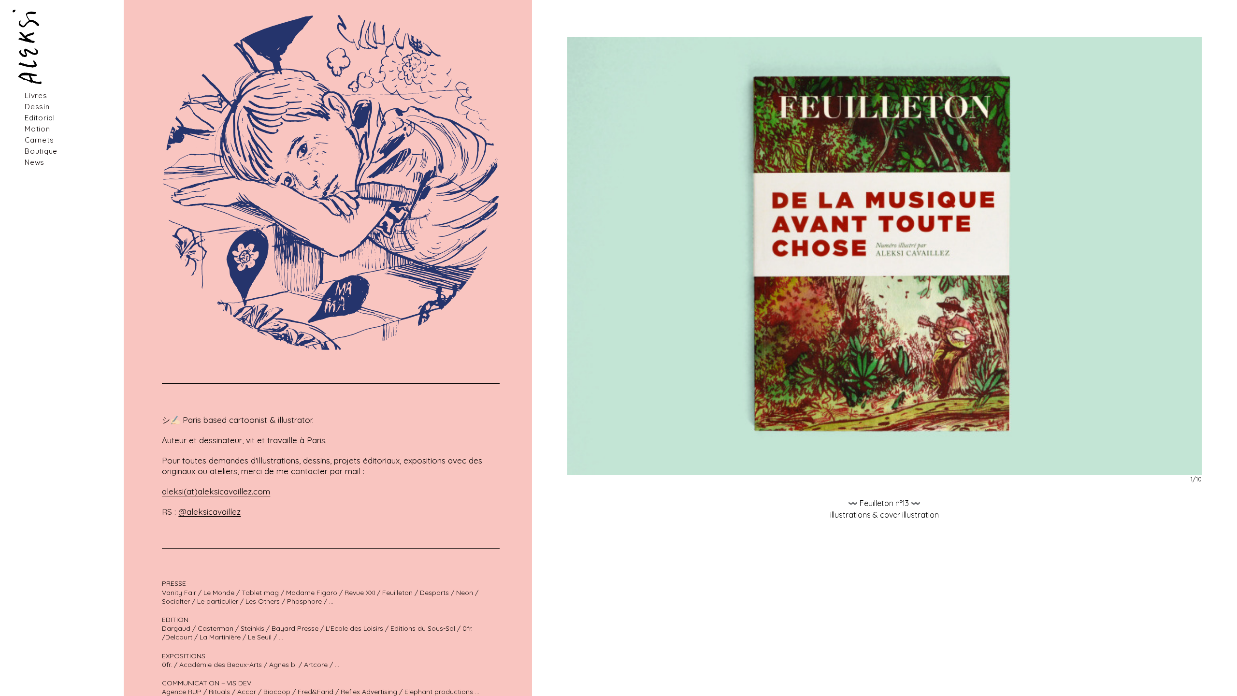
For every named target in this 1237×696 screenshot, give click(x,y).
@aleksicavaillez (209, 512)
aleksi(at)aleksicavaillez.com (216, 491)
